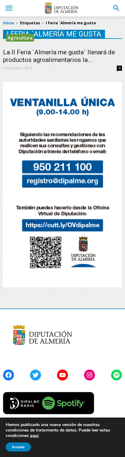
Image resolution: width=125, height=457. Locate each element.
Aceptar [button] (18, 447)
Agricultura (20, 38)
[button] (116, 8)
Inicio (8, 23)
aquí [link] (34, 435)
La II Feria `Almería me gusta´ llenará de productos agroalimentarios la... (59, 56)
